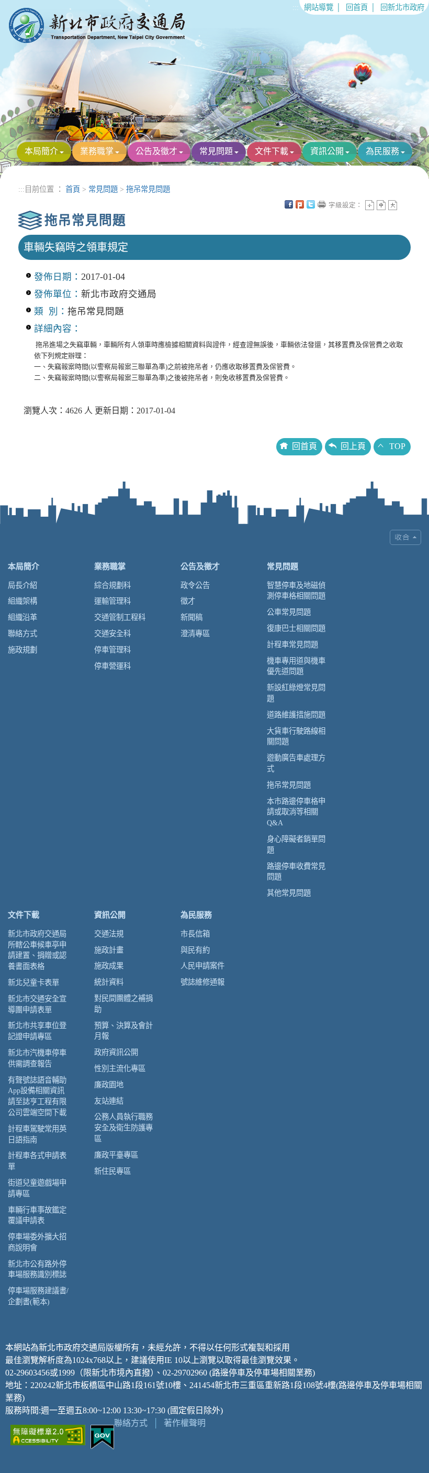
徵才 (187, 601)
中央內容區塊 (404, 204)
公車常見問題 (289, 612)
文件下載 (271, 151)
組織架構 (22, 601)
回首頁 (357, 7)
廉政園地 (108, 1085)
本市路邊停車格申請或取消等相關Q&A (296, 812)
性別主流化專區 (119, 1068)
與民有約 (195, 950)
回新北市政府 (402, 7)
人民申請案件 (202, 966)
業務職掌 (97, 151)
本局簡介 (41, 151)
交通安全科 (112, 633)
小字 (369, 205)
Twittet (311, 204)
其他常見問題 (289, 893)
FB (289, 204)
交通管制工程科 (119, 617)
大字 (392, 205)
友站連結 (108, 1101)
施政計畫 (108, 950)
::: (295, 7)
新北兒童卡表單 (33, 982)
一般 (381, 205)
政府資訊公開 (116, 1052)
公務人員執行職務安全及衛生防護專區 (123, 1127)
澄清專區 (195, 633)
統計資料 (108, 982)
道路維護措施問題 (296, 715)
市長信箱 (195, 934)
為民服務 (382, 151)
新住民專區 (112, 1171)
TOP (397, 446)
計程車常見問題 (292, 644)
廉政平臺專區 (116, 1155)
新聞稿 (191, 617)
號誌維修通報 (202, 982)
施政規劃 (22, 650)
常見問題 (216, 151)
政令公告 (195, 585)
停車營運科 (112, 666)
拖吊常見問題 (148, 189)
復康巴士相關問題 (296, 628)
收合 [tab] (405, 537)
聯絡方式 (22, 633)
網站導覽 (318, 7)
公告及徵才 (156, 151)
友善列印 (322, 204)
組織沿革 (22, 617)
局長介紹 (22, 585)
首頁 (72, 189)
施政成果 (108, 966)
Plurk (300, 204)
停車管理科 (112, 650)
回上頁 (353, 446)
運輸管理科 (112, 601)
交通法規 (108, 934)
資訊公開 (327, 151)
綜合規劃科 (112, 585)
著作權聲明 (185, 1423)
